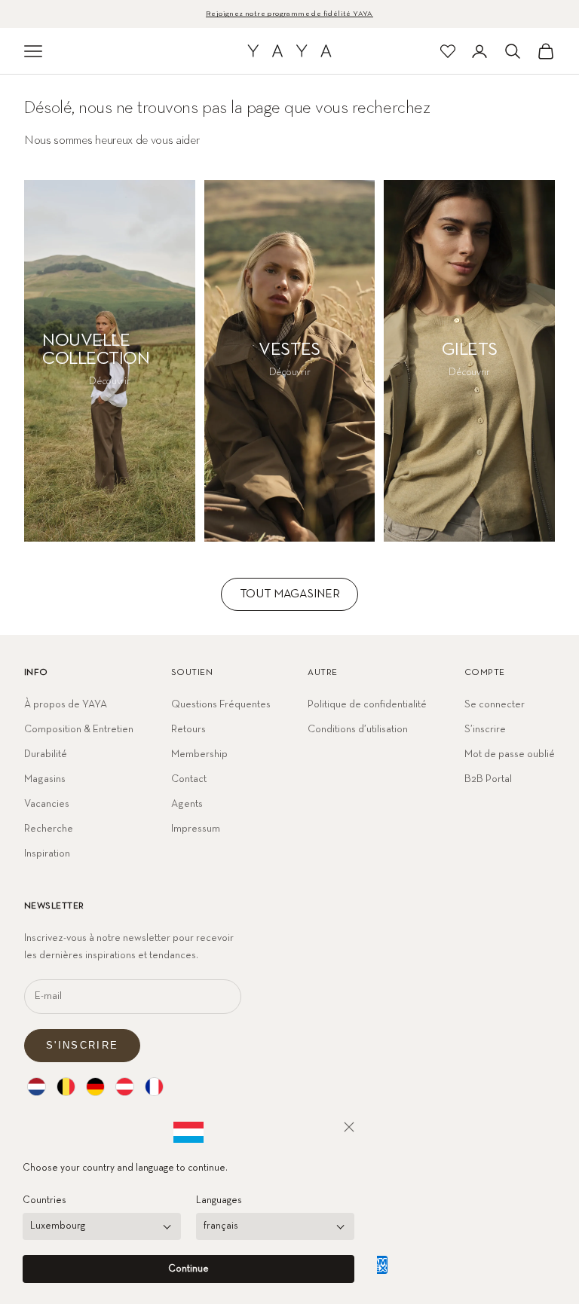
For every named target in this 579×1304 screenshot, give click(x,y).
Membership (199, 754)
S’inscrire (485, 729)
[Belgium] (66, 1086)
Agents (187, 804)
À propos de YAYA (65, 704)
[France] (154, 1086)
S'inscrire (82, 1045)
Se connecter (494, 704)
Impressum (195, 828)
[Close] (349, 1127)
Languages (219, 1200)
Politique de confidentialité (367, 704)
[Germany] (95, 1086)
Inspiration (47, 853)
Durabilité (45, 754)
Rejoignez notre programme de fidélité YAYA (289, 13)
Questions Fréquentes (221, 704)
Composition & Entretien (78, 729)
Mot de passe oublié (509, 754)
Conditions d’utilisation (358, 729)
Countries (44, 1200)
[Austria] (124, 1086)
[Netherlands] (36, 1086)
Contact (189, 779)
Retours (188, 729)
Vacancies (46, 804)
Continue (188, 1269)
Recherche (48, 828)
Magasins (45, 779)
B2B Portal (488, 779)
